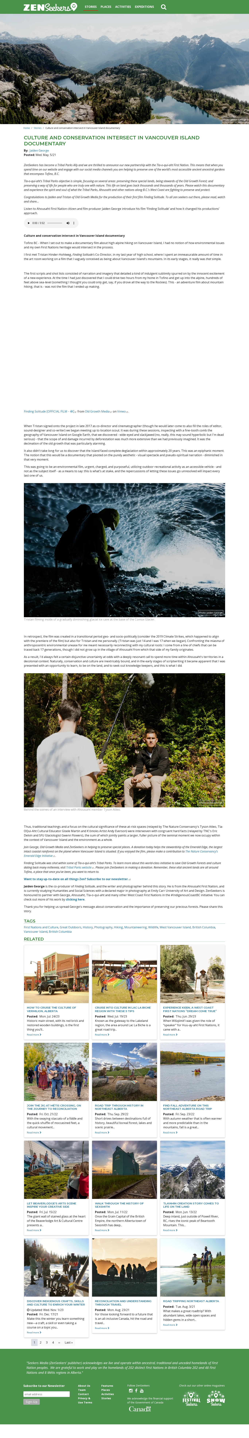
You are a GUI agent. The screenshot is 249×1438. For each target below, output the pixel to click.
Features (107, 1385)
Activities (123, 7)
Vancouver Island (35, 932)
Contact (83, 1394)
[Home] (51, 6)
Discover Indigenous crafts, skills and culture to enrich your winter (56, 1302)
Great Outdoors (70, 927)
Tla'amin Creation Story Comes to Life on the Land (191, 1205)
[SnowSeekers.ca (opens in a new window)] (216, 1398)
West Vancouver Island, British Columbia (187, 927)
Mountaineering (135, 927)
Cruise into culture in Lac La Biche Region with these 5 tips (123, 1009)
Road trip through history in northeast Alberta (119, 1107)
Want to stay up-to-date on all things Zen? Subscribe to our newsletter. (76, 879)
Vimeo (121, 411)
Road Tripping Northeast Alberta (191, 1301)
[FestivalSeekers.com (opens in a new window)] (191, 1398)
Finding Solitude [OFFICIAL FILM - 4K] (49, 411)
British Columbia (60, 932)
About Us (84, 1385)
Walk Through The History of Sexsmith (119, 1205)
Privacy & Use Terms (85, 1400)
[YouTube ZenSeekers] (141, 1391)
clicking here (75, 899)
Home (26, 128)
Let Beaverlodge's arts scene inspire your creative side (51, 1205)
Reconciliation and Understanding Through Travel (123, 1302)
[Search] (163, 7)
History (88, 927)
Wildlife (153, 927)
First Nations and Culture (41, 927)
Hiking (118, 927)
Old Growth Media (97, 411)
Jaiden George (39, 150)
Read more (33, 1034)
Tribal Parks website (79, 867)
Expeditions (144, 7)
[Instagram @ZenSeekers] (131, 1391)
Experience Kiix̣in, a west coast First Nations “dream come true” (190, 1009)
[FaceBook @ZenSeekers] (136, 1391)
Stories (91, 7)
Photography (103, 927)
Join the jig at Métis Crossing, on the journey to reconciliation (54, 1107)
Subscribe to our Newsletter (44, 1386)
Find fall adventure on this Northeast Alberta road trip (187, 1107)
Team (82, 1390)
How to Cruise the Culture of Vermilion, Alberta (51, 1009)
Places (106, 7)
